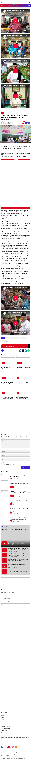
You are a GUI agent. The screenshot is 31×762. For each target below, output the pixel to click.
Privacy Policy (4, 730)
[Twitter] (23, 350)
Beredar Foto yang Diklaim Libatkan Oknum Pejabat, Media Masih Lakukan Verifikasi (17, 554)
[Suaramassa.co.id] (5, 2)
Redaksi (5, 122)
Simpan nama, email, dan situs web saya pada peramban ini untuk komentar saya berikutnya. (15, 463)
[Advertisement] (15, 416)
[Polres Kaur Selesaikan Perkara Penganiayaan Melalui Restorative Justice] (23, 360)
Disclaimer (3, 715)
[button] (24, 2)
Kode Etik (3, 724)
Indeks (2, 719)
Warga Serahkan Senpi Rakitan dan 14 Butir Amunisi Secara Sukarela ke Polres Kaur (22, 397)
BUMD (7, 338)
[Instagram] (13, 747)
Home (2, 717)
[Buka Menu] (26, 2)
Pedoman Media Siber (5, 726)
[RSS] (15, 747)
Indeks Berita (4, 721)
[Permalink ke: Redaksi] (2, 122)
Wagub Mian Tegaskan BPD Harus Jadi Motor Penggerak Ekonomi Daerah (22, 382)
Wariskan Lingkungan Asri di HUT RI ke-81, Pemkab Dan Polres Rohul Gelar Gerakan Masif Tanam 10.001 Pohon (7, 397)
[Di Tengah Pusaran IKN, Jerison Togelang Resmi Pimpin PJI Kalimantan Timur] (8, 360)
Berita (2, 112)
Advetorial (4, 377)
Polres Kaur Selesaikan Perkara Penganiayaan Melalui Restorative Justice (23, 367)
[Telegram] (26, 350)
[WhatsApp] (28, 350)
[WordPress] (10, 747)
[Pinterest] (7, 747)
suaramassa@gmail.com (8, 601)
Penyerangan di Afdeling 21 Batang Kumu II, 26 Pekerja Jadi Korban (18, 565)
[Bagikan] (28, 123)
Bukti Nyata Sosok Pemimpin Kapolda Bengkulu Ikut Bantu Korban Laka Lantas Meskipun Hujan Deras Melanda (18, 571)
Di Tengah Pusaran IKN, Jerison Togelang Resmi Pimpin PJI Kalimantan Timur (7, 367)
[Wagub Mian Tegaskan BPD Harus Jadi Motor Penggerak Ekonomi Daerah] (23, 375)
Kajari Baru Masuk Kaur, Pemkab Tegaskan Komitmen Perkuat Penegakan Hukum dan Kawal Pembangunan (8, 382)
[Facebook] (20, 350)
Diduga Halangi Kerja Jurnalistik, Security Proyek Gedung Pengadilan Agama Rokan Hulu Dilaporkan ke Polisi (18, 549)
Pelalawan (23, 338)
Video (2, 740)
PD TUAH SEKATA (15, 338)
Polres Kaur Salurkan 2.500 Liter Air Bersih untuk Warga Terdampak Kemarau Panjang (18, 560)
